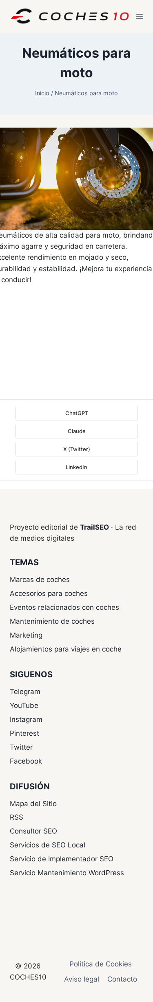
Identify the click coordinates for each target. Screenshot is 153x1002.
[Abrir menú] (139, 16)
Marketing (26, 635)
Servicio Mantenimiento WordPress (67, 873)
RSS (16, 817)
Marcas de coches (40, 579)
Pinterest (24, 733)
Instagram (26, 719)
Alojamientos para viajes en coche (66, 649)
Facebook (26, 761)
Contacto (122, 979)
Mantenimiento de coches (52, 621)
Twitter (21, 747)
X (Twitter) (76, 449)
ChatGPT (76, 413)
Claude (77, 431)
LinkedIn (76, 467)
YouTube (24, 705)
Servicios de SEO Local (47, 845)
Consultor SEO (33, 831)
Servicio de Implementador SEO (61, 859)
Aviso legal (81, 979)
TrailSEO (94, 527)
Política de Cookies (100, 964)
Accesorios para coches (49, 593)
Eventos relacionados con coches (64, 607)
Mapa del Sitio (33, 804)
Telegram (25, 691)
